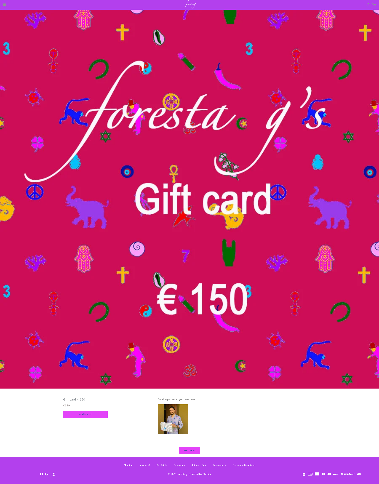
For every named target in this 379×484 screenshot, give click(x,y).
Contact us (179, 465)
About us (128, 465)
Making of (145, 465)
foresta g (182, 474)
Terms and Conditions (244, 465)
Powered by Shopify (200, 474)
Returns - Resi (198, 465)
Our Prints (161, 465)
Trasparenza (219, 465)
